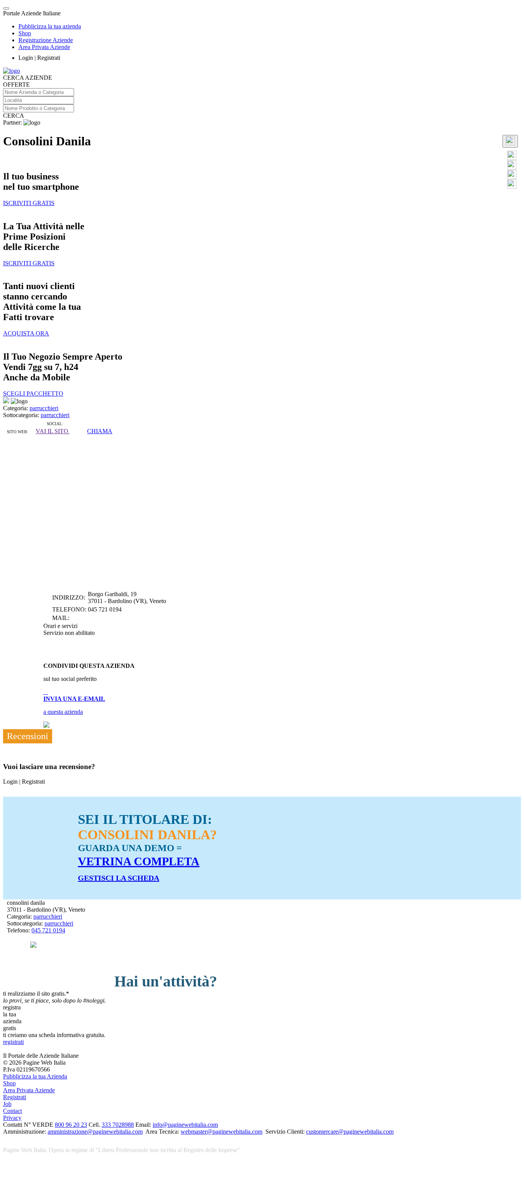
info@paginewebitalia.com (185, 1124)
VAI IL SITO (53, 431)
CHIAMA (99, 431)
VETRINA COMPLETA (138, 861)
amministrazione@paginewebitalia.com (95, 1131)
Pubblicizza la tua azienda (49, 26)
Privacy (12, 1117)
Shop (24, 33)
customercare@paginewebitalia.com (350, 1131)
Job (7, 1104)
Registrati (14, 1097)
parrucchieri (44, 408)
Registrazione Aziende (45, 40)
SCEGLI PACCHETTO (33, 393)
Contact (12, 1111)
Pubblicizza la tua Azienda (35, 1076)
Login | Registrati (39, 57)
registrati (13, 1042)
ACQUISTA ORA (26, 333)
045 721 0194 (48, 930)
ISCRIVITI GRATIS (28, 203)
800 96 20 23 (71, 1124)
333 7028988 (118, 1124)
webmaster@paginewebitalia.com (221, 1131)
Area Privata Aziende (44, 47)
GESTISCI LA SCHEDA (118, 878)
